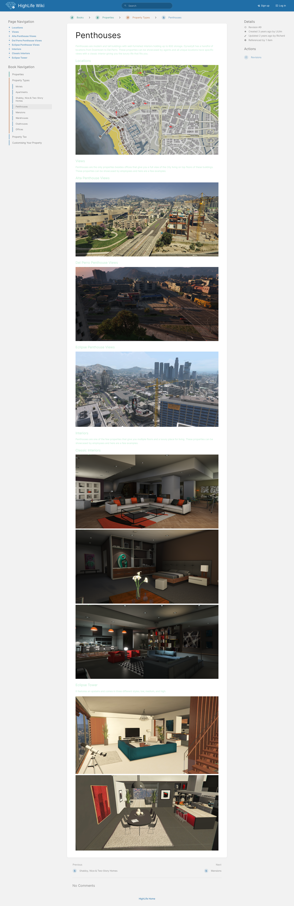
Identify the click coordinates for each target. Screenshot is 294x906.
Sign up (265, 5)
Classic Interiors (21, 53)
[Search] (125, 5)
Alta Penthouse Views (24, 36)
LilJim (279, 31)
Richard (280, 35)
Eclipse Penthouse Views (25, 44)
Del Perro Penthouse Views (27, 40)
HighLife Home (147, 898)
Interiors (16, 49)
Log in (282, 5)
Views (15, 31)
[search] (147, 6)
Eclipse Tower (19, 57)
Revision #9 (255, 27)
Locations (17, 27)
